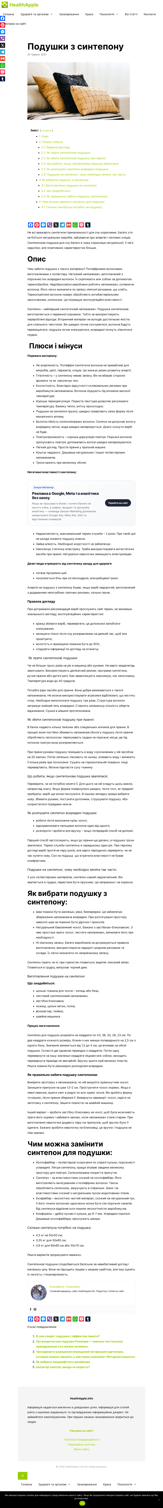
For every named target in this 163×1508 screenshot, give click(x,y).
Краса (89, 14)
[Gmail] (69, 224)
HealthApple (24, 5)
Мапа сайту (81, 1449)
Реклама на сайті (14, 23)
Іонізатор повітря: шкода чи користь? (63, 1367)
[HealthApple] (5, 5)
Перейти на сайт (118, 502)
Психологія (107, 14)
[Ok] (159, 1499)
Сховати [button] (46, 130)
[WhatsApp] (75, 224)
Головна (8, 14)
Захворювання (69, 14)
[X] (56, 224)
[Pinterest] (37, 224)
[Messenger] (43, 224)
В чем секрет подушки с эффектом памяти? (68, 1336)
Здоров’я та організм (35, 14)
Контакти (150, 14)
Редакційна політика (81, 1444)
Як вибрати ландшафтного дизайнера (63, 1361)
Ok (82, 1503)
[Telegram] (62, 224)
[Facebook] (30, 224)
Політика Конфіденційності (81, 1439)
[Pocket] (81, 224)
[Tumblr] (88, 224)
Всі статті (131, 14)
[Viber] (49, 224)
